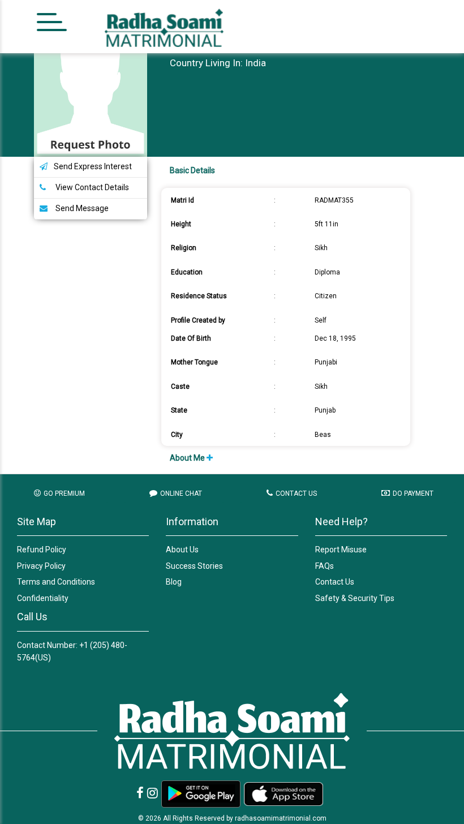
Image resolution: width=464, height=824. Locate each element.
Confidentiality (42, 598)
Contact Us (334, 581)
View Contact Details (91, 187)
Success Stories (194, 565)
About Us (182, 549)
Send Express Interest (93, 166)
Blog (174, 581)
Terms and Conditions (56, 581)
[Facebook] (140, 793)
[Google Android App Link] (200, 794)
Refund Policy (41, 549)
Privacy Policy (41, 565)
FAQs (324, 565)
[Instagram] (152, 793)
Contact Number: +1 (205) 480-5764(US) (72, 651)
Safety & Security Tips (354, 598)
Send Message (81, 208)
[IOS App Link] (283, 794)
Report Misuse (341, 549)
